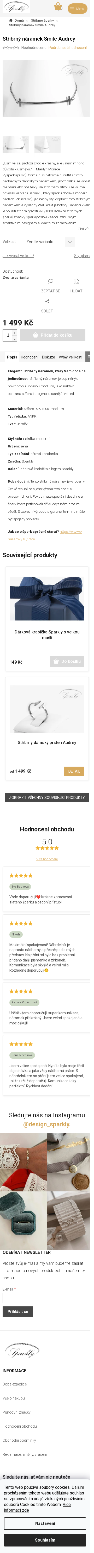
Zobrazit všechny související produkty (47, 797)
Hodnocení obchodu (20, 1426)
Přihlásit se (18, 1311)
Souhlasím (45, 1540)
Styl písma (82, 256)
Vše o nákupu (14, 1398)
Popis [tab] (12, 357)
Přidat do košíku (56, 335)
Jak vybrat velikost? (18, 256)
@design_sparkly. (47, 1124)
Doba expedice (15, 1384)
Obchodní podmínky (19, 1440)
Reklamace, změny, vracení (25, 1454)
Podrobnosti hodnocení (68, 48)
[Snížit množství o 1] (14, 339)
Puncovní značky (17, 1412)
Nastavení (45, 1523)
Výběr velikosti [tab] (70, 357)
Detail (74, 771)
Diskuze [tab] (48, 357)
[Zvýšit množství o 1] (14, 333)
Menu (80, 9)
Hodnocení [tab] (29, 357)
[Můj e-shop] (22, 1350)
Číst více (84, 229)
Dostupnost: (13, 271)
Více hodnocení (47, 859)
